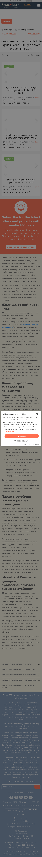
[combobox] (37, 414)
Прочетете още (8, 431)
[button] (21, 441)
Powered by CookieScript (31, 444)
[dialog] (21, 428)
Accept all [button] (22, 436)
